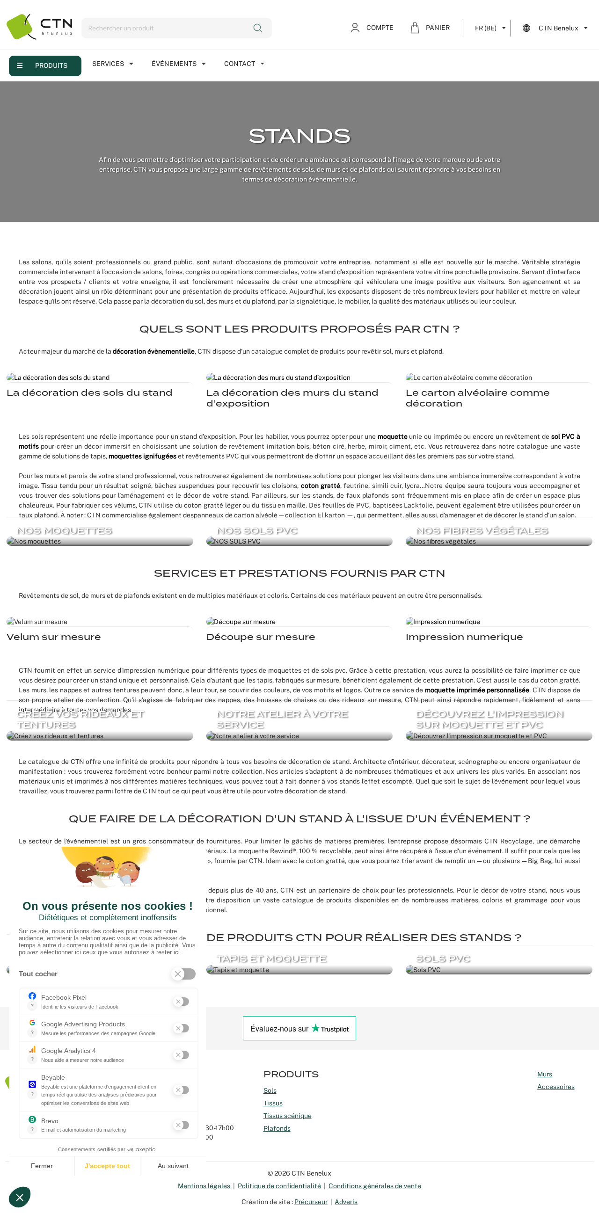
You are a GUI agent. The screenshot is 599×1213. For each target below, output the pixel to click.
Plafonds (277, 1128)
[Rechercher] (258, 28)
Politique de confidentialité (279, 1186)
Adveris (346, 1202)
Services (108, 63)
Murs (544, 1074)
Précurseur (311, 1202)
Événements (174, 63)
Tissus (273, 1103)
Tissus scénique (287, 1115)
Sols (270, 1090)
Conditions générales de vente (375, 1186)
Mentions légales (204, 1186)
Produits (51, 65)
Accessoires (556, 1086)
